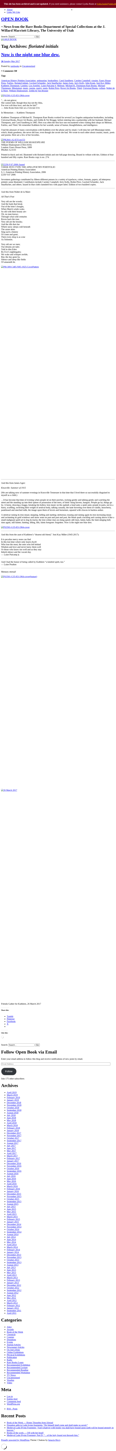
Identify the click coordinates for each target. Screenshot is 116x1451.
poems (32, 88)
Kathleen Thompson (10, 85)
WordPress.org (13, 1404)
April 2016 (12, 1184)
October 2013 (13, 1260)
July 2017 (11, 1146)
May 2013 (11, 1272)
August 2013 (12, 1265)
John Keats (90, 83)
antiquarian (42, 80)
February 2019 (13, 1097)
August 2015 (12, 1204)
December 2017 (14, 1133)
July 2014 (11, 1237)
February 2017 (13, 1158)
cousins (94, 80)
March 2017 (12, 1156)
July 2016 (11, 1176)
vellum (102, 88)
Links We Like (13, 12)
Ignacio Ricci (54, 1440)
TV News (11, 1375)
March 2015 (12, 1217)
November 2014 (14, 1227)
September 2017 (14, 1140)
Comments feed (14, 1401)
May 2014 (11, 1242)
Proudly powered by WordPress (15, 1440)
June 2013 (11, 1270)
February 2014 (13, 1250)
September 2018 (14, 1110)
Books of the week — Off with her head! (25, 1433)
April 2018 (12, 1123)
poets (45, 88)
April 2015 (12, 1214)
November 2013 (14, 1257)
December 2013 (14, 1255)
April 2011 (11, 1313)
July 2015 (11, 1206)
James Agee (68, 83)
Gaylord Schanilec (37, 83)
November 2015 (14, 1196)
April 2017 (12, 1153)
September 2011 (14, 1310)
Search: (4, 36)
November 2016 (14, 1166)
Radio (9, 1360)
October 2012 (13, 1288)
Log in (10, 1396)
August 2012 (12, 1293)
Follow (8, 1071)
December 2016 (14, 1163)
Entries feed (12, 1399)
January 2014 (13, 1252)
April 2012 (12, 1300)
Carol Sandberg (66, 80)
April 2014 (12, 1244)
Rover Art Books (68, 88)
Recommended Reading (17, 1370)
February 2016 (13, 1189)
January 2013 (13, 1282)
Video (9, 1383)
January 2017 (13, 1161)
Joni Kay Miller (103, 83)
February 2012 (13, 1305)
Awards (10, 1329)
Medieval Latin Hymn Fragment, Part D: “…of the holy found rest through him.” (43, 1435)
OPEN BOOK (14, 19)
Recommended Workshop (18, 1372)
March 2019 (12, 1095)
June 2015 (11, 1209)
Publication (12, 1357)
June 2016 (11, 1178)
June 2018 (11, 1118)
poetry (39, 88)
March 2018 (12, 1125)
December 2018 (14, 1102)
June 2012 (11, 1295)
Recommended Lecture (17, 1367)
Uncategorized (28, 66)
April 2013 (12, 1275)
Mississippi (17, 88)
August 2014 (12, 1234)
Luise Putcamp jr (48, 85)
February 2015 (13, 1219)
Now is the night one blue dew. (30, 54)
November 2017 (14, 1135)
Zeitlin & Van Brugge (38, 90)
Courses (10, 1337)
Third (79, 88)
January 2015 (13, 1222)
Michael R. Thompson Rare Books (81, 85)
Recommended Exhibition (18, 1365)
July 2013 (11, 1267)
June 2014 (11, 1239)
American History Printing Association (18, 80)
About (9, 9)
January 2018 (13, 1130)
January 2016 (13, 1191)
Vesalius (10, 1380)
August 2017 (12, 1143)
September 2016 (14, 1171)
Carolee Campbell (82, 80)
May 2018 (11, 1120)
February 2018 (13, 1128)
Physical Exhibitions (16, 1355)
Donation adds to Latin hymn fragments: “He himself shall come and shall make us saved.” (47, 1425)
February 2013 (13, 1280)
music (25, 88)
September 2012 (14, 1290)
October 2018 (13, 1107)
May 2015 (11, 1211)
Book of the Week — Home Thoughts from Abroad (30, 1422)
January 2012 (13, 1308)
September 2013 (14, 1262)
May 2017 (11, 1151)
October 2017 (13, 1138)
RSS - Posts (12, 1409)
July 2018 (11, 1115)
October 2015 (13, 1199)
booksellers (53, 80)
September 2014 (14, 1232)
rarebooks (14, 66)
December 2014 (14, 1224)
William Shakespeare (18, 90)
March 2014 (12, 1247)
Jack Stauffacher (54, 83)
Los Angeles (34, 85)
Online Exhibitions (15, 1352)
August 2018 (12, 1113)
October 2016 (13, 1168)
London (24, 85)
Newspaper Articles (15, 1347)
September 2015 (14, 1201)
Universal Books (90, 88)
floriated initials (21, 83)
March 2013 (12, 1277)
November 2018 (14, 1105)
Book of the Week (15, 1332)
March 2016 (12, 1186)
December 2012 (14, 1285)
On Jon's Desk (13, 1350)
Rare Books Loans (15, 1362)
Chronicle (11, 1334)
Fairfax (10, 83)
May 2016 (11, 1181)
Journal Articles (14, 1344)
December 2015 (14, 1194)
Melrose (60, 85)
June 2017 (11, 1148)
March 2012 (12, 1303)
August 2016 (12, 1173)
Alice (9, 1327)
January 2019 (13, 1100)
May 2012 (11, 1298)
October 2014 (13, 1229)
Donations (11, 1339)
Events (10, 1342)
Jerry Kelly (79, 83)
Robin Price (54, 88)
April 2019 (12, 1092)
